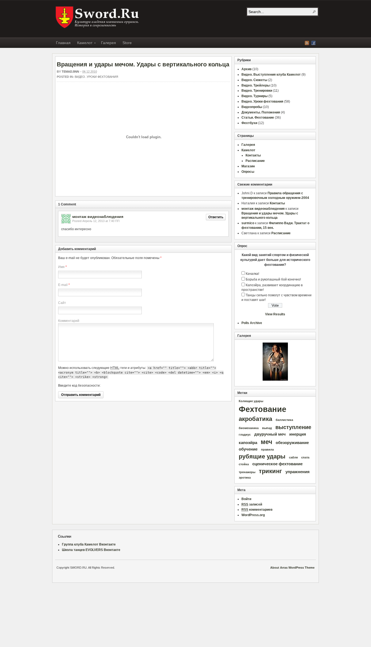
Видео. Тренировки (256, 91)
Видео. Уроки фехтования (96, 76)
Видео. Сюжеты (254, 80)
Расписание (255, 161)
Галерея (108, 43)
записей (251, 504)
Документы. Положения (260, 112)
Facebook (313, 43)
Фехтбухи (249, 123)
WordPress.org (253, 515)
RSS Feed (307, 43)
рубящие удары (262, 456)
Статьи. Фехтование (257, 117)
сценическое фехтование (277, 464)
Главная (63, 43)
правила (267, 449)
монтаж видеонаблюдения (97, 216)
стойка (244, 464)
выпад (267, 428)
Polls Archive (251, 323)
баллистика (284, 419)
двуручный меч (270, 434)
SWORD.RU (97, 17)
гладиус (245, 434)
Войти (246, 499)
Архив (246, 69)
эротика (245, 477)
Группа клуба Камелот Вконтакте (89, 544)
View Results (275, 314)
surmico (247, 223)
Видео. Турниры (254, 96)
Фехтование (262, 409)
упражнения (297, 472)
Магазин (248, 166)
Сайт (62, 303)
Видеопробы (251, 107)
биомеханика (249, 428)
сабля (293, 457)
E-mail (63, 285)
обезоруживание (292, 442)
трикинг (270, 471)
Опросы (247, 172)
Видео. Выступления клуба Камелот (271, 74)
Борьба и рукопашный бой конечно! (273, 279)
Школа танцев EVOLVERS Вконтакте (91, 550)
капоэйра (248, 442)
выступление (293, 427)
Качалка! (252, 274)
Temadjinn (70, 71)
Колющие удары (251, 401)
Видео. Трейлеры (255, 85)
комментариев (256, 510)
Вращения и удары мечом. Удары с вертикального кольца (143, 64)
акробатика (255, 418)
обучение (248, 449)
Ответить (215, 217)
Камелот (83, 44)
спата (305, 457)
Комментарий (68, 321)
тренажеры (247, 472)
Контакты (253, 155)
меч (266, 441)
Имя (61, 267)
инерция (297, 434)
